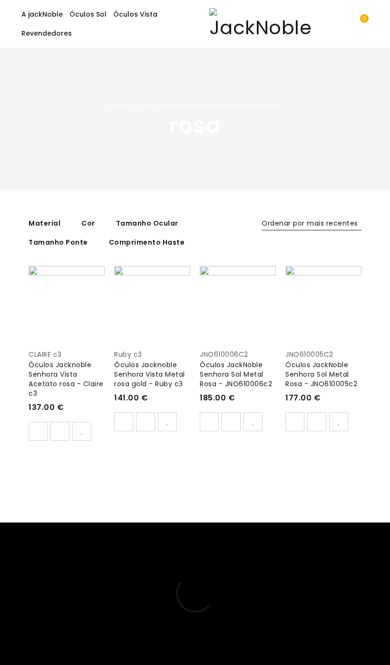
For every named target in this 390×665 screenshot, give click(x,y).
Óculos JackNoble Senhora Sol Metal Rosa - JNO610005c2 (321, 374)
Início (119, 106)
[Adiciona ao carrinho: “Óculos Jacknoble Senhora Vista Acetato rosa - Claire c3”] (38, 431)
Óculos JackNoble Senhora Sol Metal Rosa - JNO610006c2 (236, 374)
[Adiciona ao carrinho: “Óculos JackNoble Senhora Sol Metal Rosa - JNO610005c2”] (294, 421)
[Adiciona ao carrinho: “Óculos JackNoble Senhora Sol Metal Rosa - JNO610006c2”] (209, 421)
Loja (146, 106)
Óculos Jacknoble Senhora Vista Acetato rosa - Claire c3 (66, 379)
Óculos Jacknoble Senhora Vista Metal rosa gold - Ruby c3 (149, 374)
